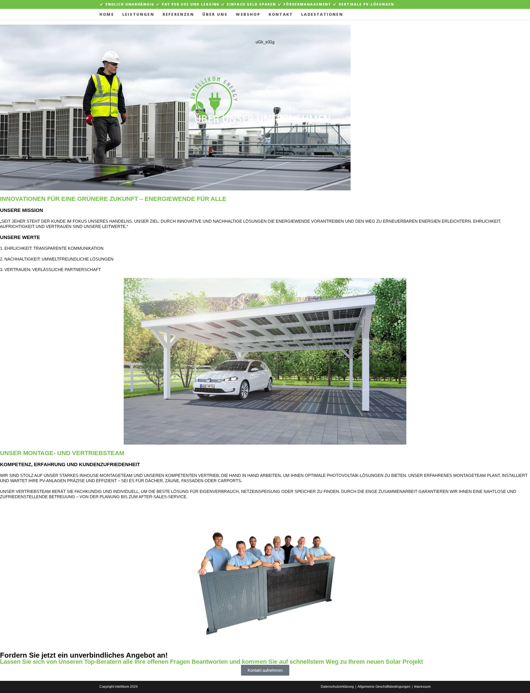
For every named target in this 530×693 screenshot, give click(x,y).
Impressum (422, 687)
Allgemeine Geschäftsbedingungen (383, 687)
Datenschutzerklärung (337, 687)
